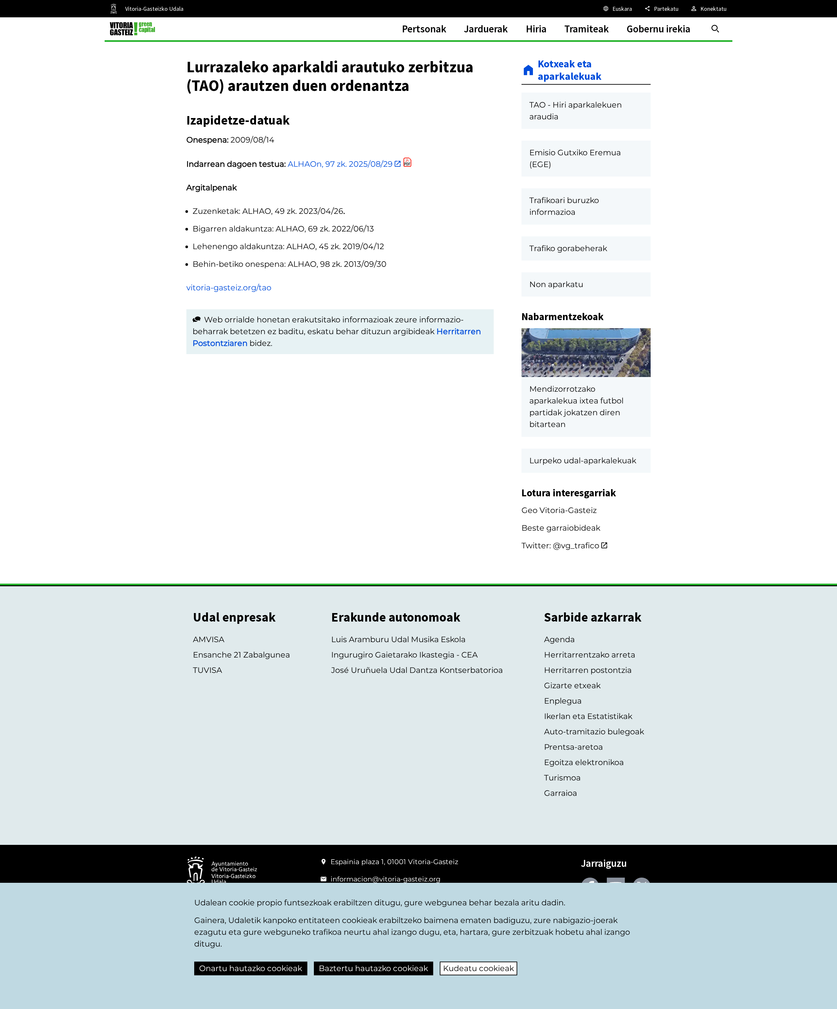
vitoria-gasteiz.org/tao (228, 287)
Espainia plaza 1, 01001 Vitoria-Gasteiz (394, 862)
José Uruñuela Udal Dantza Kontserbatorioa (417, 670)
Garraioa (560, 793)
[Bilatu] (715, 29)
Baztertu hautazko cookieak (373, 968)
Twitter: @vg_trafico (560, 545)
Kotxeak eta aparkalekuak (570, 70)
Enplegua (563, 701)
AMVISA (208, 639)
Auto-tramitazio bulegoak (594, 731)
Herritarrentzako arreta (589, 654)
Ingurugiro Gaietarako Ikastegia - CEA (404, 654)
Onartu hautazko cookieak (250, 968)
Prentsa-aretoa (573, 747)
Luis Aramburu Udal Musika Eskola (398, 639)
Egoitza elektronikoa (584, 762)
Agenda (559, 639)
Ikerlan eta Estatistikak (588, 716)
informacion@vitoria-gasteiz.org (385, 879)
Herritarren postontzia (588, 670)
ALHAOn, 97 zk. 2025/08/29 (339, 164)
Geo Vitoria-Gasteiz (559, 510)
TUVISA (207, 670)
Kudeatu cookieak (478, 968)
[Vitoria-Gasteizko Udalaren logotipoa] (221, 873)
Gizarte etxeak (572, 685)
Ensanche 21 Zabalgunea (241, 654)
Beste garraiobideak (560, 528)
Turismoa (562, 777)
